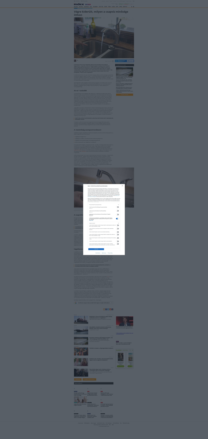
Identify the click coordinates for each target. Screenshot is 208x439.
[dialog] (104, 219)
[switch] (117, 207)
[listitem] (104, 204)
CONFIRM (96, 249)
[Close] (123, 186)
